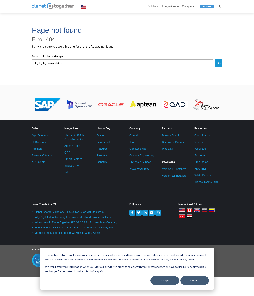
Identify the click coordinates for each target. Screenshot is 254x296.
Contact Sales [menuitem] (138, 148)
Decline (194, 280)
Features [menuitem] (102, 148)
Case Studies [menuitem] (202, 135)
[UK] (197, 210)
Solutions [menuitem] (153, 6)
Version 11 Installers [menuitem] (174, 169)
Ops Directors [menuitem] (40, 135)
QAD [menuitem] (67, 152)
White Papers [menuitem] (202, 175)
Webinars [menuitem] (200, 148)
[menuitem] (207, 8)
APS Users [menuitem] (39, 161)
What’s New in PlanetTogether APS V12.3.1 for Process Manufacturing (76, 222)
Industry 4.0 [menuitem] (71, 165)
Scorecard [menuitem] (103, 142)
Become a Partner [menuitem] (173, 142)
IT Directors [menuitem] (39, 142)
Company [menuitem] (188, 6)
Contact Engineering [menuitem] (141, 155)
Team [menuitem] (132, 142)
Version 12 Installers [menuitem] (174, 175)
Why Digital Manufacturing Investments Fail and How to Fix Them (73, 217)
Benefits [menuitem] (102, 161)
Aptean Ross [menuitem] (72, 145)
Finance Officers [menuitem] (42, 155)
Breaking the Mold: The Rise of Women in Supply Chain (67, 232)
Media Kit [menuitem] (167, 148)
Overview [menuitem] (135, 135)
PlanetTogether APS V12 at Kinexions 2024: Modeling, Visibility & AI (74, 227)
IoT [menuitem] (66, 172)
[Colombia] (212, 210)
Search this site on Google (47, 56)
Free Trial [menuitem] (200, 168)
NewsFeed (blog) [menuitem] (139, 168)
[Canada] (189, 210)
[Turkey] (182, 216)
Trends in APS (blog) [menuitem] (206, 181)
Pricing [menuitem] (101, 135)
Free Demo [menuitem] (201, 161)
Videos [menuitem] (198, 142)
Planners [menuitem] (37, 148)
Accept (164, 280)
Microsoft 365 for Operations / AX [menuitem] (74, 137)
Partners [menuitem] (102, 155)
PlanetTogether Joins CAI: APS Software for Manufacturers (69, 211)
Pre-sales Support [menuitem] (140, 161)
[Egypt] (189, 216)
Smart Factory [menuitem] (73, 158)
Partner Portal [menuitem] (170, 135)
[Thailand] (204, 210)
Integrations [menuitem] (169, 6)
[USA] (83, 6)
